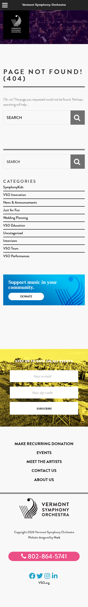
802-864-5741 (46, 556)
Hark (57, 537)
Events (44, 453)
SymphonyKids (13, 187)
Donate (26, 296)
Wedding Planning (15, 217)
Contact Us (44, 470)
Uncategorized (13, 233)
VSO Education (14, 225)
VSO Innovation (14, 194)
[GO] (77, 117)
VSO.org (44, 582)
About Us (44, 480)
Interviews (10, 240)
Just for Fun (11, 210)
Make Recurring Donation (44, 444)
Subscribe (44, 408)
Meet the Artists (44, 461)
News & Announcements (20, 202)
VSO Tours (10, 248)
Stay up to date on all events (44, 360)
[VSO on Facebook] (32, 576)
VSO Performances (16, 256)
